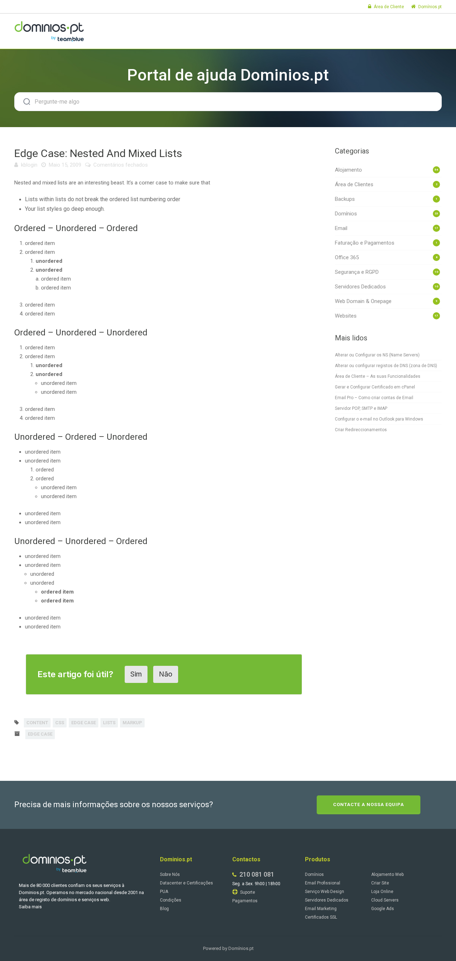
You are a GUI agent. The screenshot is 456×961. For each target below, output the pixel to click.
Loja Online (382, 891)
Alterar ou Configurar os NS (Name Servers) (377, 354)
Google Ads (382, 908)
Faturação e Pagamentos (364, 243)
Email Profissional (322, 883)
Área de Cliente (388, 6)
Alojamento (348, 170)
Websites (346, 316)
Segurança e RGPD (357, 272)
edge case (83, 722)
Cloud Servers (385, 900)
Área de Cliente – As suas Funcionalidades (377, 376)
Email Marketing (321, 908)
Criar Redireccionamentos (361, 429)
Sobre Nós (170, 874)
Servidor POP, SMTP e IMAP (361, 408)
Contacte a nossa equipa (368, 804)
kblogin (29, 165)
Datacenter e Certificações (186, 883)
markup (132, 722)
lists (109, 722)
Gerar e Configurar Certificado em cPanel (375, 387)
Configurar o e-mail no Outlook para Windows (379, 419)
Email (341, 228)
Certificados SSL (321, 917)
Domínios (346, 213)
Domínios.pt (429, 6)
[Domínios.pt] (49, 30)
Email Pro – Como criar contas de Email (374, 397)
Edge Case (40, 734)
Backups (345, 199)
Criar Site (380, 883)
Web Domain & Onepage (363, 301)
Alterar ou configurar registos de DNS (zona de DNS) (386, 365)
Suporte (247, 892)
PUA (164, 891)
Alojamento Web (387, 874)
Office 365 (347, 257)
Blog (164, 908)
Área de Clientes (354, 184)
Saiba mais (30, 906)
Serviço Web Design (324, 891)
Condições (170, 900)
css (59, 722)
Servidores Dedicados (360, 286)
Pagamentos (245, 900)
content (37, 722)
